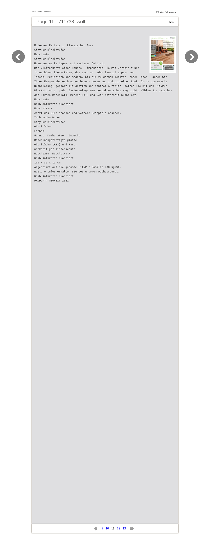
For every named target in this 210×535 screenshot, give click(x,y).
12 (118, 528)
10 (107, 528)
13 (124, 528)
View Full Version (168, 12)
